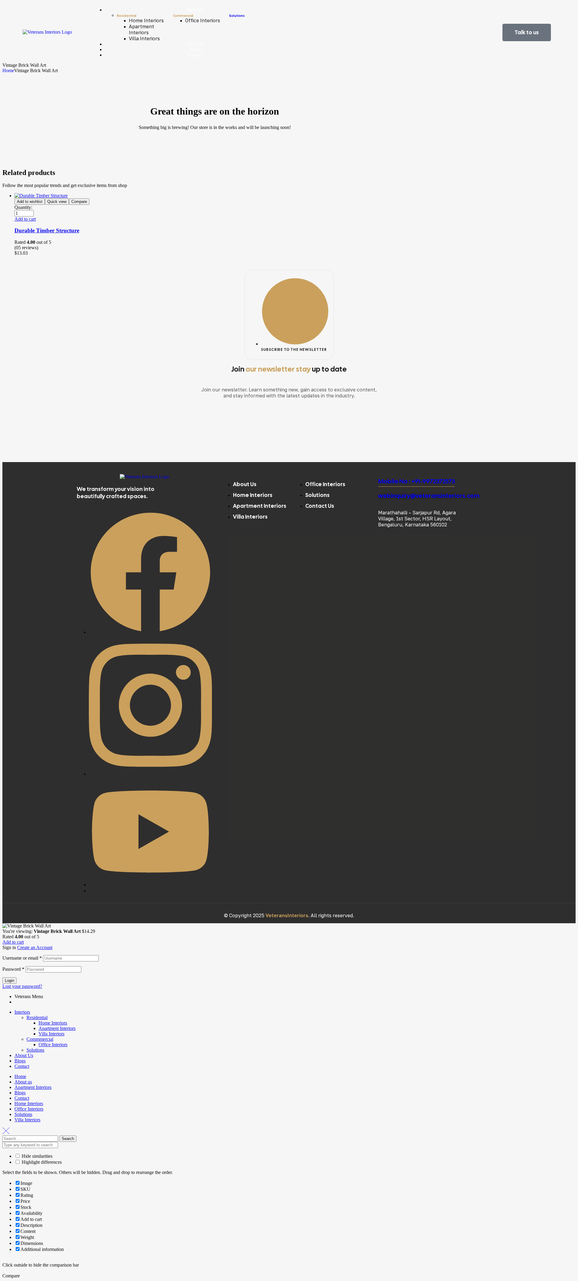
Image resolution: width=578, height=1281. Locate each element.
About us (23, 1081)
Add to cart (13, 942)
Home (8, 70)
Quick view (57, 201)
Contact (21, 1066)
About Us (23, 1055)
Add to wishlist (29, 201)
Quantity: (23, 207)
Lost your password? (22, 986)
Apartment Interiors (57, 1028)
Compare (79, 201)
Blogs (20, 1060)
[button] (25, 219)
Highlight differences (41, 1162)
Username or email (22, 958)
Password (13, 969)
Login (9, 980)
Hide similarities (36, 1156)
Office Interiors (53, 1044)
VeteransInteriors (287, 915)
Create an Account (34, 947)
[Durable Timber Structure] (41, 195)
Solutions (237, 16)
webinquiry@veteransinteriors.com (428, 496)
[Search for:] (30, 1138)
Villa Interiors (51, 1033)
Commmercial (39, 1039)
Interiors (22, 1012)
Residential (37, 1017)
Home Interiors (53, 1022)
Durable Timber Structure (46, 230)
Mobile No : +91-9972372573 (416, 481)
